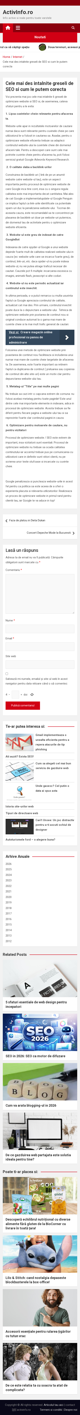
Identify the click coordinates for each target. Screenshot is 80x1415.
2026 (9, 864)
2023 (9, 880)
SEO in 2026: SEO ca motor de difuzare (35, 1056)
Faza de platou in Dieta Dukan (27, 520)
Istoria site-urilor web (20, 806)
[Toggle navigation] (18, 27)
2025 (9, 869)
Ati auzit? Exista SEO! (20, 756)
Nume (10, 620)
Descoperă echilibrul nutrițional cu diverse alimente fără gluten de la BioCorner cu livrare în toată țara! (38, 1223)
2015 (9, 924)
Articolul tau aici (53, 1405)
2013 (9, 935)
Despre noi (70, 1409)
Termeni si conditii (51, 1409)
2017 (9, 913)
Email (10, 638)
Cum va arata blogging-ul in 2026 (31, 1105)
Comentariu (14, 570)
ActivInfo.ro (18, 12)
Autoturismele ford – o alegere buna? (30, 839)
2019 (9, 902)
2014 (9, 930)
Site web (11, 656)
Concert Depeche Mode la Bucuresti (49, 532)
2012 (9, 941)
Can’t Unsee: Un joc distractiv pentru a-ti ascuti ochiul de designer (55, 824)
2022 (9, 886)
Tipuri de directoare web (22, 813)
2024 (9, 875)
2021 (9, 891)
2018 (9, 908)
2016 (9, 919)
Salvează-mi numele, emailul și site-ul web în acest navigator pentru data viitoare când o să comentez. (37, 681)
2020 (9, 897)
